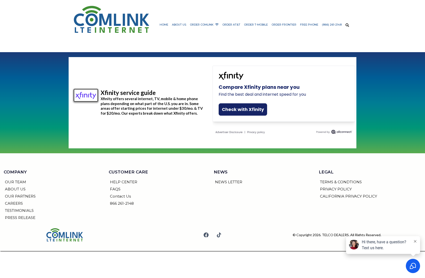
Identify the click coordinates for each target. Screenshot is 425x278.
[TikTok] (218, 235)
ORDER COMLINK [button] (202, 24)
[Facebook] (206, 235)
